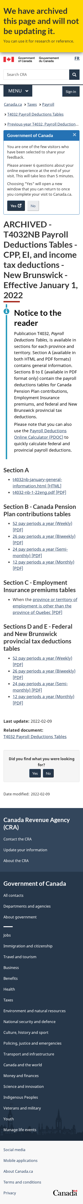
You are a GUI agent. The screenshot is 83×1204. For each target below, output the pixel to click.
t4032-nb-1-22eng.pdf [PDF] (39, 492)
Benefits (10, 978)
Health (9, 989)
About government (20, 917)
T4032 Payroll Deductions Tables (35, 114)
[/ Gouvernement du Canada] (31, 58)
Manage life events (19, 1129)
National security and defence (29, 1021)
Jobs (7, 935)
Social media (14, 1149)
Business (11, 967)
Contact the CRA (17, 839)
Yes (35, 773)
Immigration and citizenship (28, 946)
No (35, 207)
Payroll (48, 104)
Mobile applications (20, 1160)
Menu (15, 91)
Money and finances (21, 1075)
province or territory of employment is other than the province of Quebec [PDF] (45, 606)
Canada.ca (13, 104)
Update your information (25, 849)
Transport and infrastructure (28, 1054)
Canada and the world (22, 1064)
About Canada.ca (18, 1171)
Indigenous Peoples (20, 1097)
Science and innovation (23, 1086)
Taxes (32, 104)
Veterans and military (22, 1108)
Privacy (9, 1192)
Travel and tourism (19, 956)
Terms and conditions (22, 1182)
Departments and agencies (27, 906)
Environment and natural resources (34, 1010)
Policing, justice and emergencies (32, 1043)
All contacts (13, 895)
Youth (8, 1118)
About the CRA (16, 860)
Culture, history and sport (25, 1032)
